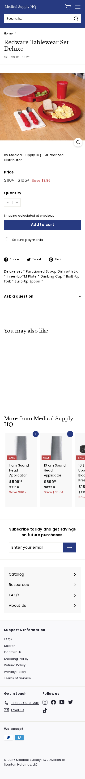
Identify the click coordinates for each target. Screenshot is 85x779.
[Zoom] (78, 142)
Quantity (12, 192)
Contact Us (13, 652)
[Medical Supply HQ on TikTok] (44, 710)
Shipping (10, 216)
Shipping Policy (16, 659)
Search (10, 646)
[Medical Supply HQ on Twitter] (70, 702)
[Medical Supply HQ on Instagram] (44, 702)
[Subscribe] (69, 547)
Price (9, 172)
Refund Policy (15, 665)
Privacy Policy (15, 672)
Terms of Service (17, 678)
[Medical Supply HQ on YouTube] (62, 702)
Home (8, 33)
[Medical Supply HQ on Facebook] (53, 702)
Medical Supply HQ (38, 422)
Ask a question (18, 296)
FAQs (8, 639)
